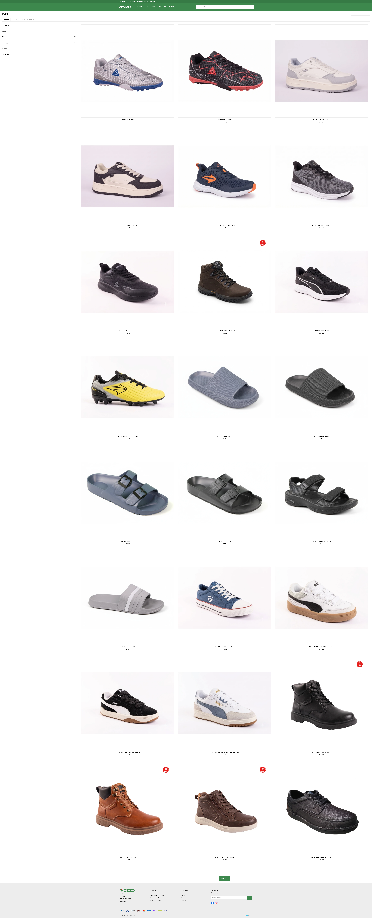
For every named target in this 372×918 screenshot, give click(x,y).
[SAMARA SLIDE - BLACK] (321, 387)
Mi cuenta (183, 893)
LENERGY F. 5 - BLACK (225, 120)
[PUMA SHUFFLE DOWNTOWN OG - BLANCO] (224, 703)
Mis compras (184, 895)
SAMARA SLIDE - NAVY (224, 436)
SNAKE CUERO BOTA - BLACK (321, 752)
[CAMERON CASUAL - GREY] (321, 70)
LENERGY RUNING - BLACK (127, 331)
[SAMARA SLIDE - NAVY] (224, 387)
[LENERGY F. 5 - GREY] (127, 70)
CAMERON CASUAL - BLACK (128, 225)
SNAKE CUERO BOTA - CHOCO (224, 857)
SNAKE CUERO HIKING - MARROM (224, 331)
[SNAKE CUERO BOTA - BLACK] (321, 703)
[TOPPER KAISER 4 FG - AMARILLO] (127, 387)
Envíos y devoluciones (156, 898)
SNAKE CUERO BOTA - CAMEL (127, 857)
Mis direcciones (185, 898)
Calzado (13, 19)
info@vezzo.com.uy (142, 1)
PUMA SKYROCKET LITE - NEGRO (321, 331)
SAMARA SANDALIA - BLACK (321, 541)
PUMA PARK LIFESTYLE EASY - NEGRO (128, 752)
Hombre (139, 7)
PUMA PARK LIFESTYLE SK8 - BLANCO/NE (322, 647)
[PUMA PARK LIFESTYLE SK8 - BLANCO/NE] (321, 597)
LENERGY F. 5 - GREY (127, 120)
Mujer (147, 7)
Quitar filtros (30, 19)
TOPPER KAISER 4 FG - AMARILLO (127, 436)
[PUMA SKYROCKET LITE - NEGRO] (321, 281)
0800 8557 (132, 1)
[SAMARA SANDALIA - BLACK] (321, 492)
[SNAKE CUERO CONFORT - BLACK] (321, 808)
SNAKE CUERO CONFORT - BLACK (321, 857)
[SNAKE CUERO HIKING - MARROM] (224, 281)
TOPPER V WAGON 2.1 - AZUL (224, 647)
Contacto (122, 894)
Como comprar (154, 893)
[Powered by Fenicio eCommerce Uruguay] (249, 915)
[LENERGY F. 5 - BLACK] (224, 70)
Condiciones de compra (157, 895)
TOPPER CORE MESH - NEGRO (321, 225)
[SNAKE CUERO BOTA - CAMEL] (127, 808)
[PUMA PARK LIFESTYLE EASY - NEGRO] (127, 703)
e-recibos (123, 901)
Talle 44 (21, 19)
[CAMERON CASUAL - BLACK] (127, 176)
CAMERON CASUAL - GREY (321, 120)
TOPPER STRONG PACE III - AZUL (224, 225)
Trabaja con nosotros (126, 899)
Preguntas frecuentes (156, 900)
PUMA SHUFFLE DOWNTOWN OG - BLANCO (225, 752)
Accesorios (162, 7)
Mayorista (152, 1)
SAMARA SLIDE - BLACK (321, 436)
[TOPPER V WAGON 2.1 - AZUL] (224, 597)
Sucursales (123, 1)
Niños (153, 7)
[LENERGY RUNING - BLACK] (127, 281)
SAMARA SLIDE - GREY (128, 647)
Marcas (172, 7)
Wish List (183, 900)
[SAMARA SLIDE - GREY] (127, 597)
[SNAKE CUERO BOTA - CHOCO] (224, 808)
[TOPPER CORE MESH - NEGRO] (321, 176)
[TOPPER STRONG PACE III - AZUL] (224, 176)
